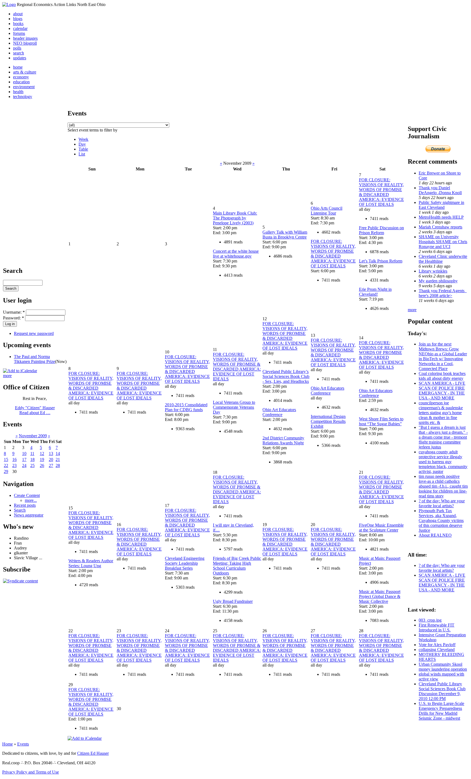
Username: (14, 312)
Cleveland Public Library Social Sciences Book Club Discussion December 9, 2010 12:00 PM (442, 691)
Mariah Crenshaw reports (440, 227)
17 (24, 459)
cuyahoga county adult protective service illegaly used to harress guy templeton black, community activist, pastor (443, 462)
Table (83, 149)
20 (51, 459)
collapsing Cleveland (437, 649)
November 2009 (33, 435)
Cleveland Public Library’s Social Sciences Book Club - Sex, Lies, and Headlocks (285, 376)
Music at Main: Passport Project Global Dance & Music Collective (379, 596)
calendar (20, 28)
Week (83, 139)
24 (24, 465)
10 (24, 453)
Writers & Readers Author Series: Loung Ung (90, 563)
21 (58, 459)
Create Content (27, 495)
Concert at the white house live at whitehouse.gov (236, 253)
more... (31, 500)
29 (6, 471)
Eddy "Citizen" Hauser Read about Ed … (35, 410)
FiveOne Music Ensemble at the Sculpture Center (381, 527)
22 (6, 465)
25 (32, 465)
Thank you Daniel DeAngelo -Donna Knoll (440, 190)
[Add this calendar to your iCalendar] (20, 370)
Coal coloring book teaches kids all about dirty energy (442, 376)
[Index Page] (9, 4)
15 (6, 459)
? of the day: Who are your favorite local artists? (442, 503)
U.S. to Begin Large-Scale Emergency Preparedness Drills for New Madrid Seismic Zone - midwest (441, 710)
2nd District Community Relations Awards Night (283, 440)
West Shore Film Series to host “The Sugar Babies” (381, 421)
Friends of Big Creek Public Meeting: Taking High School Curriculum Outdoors (237, 565)
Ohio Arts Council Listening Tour (326, 210)
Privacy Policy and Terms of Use (30, 772)
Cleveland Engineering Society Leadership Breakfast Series (184, 563)
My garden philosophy (438, 281)
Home (7, 744)
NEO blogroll (25, 43)
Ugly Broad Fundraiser (233, 601)
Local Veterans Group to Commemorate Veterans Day (234, 407)
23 (14, 465)
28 (58, 465)
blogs (17, 18)
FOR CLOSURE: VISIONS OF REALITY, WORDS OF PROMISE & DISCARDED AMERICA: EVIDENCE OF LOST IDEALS (333, 253)
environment (24, 86)
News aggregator (28, 515)
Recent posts (25, 505)
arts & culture (24, 72)
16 (14, 459)
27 (51, 465)
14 (58, 453)
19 (42, 459)
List (81, 154)
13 (51, 453)
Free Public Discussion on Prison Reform (381, 230)
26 (42, 465)
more (7, 375)
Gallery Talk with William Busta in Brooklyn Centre (284, 234)
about (18, 13)
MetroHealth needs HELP (441, 217)
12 (42, 453)
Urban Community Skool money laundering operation (443, 666)
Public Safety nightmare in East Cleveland (441, 205)
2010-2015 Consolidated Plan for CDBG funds (186, 407)
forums (19, 33)
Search (20, 510)
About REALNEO (435, 535)
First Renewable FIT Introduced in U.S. (436, 627)
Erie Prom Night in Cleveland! (375, 292)
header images (25, 38)
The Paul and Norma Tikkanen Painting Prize (34, 359)
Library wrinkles (433, 271)
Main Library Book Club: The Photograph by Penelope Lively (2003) (235, 218)
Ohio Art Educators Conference (279, 412)
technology (22, 96)
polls (17, 48)
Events (23, 744)
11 (32, 453)
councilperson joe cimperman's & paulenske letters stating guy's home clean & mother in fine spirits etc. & (441, 413)
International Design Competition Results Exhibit (328, 421)
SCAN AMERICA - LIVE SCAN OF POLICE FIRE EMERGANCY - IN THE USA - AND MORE (442, 390)
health (18, 91)
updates (19, 58)
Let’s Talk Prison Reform (380, 261)
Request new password (34, 333)
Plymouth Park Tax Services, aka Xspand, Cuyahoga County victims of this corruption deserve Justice (441, 520)
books (18, 23)
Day (82, 144)
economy (21, 77)
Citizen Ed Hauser (93, 753)
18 (32, 459)
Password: (13, 318)
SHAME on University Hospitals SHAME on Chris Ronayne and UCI (443, 241)
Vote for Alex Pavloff (437, 644)
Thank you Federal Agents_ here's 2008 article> (443, 293)
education (21, 82)
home (18, 67)
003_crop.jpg (430, 620)
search (18, 53)
